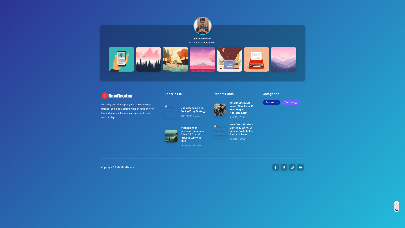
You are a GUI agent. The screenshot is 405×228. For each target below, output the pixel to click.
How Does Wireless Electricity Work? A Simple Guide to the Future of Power (241, 129)
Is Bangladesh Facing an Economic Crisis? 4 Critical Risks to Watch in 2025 (192, 134)
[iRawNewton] (117, 95)
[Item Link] (171, 111)
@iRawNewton (202, 38)
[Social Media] (275, 167)
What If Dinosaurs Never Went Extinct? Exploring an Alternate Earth (241, 107)
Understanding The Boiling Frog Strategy (193, 109)
